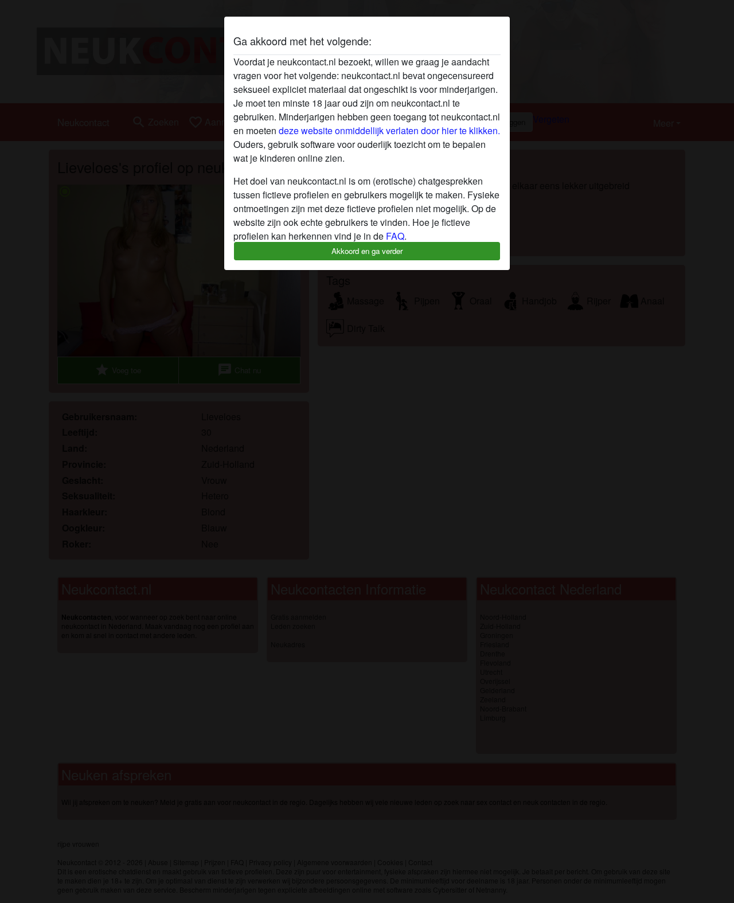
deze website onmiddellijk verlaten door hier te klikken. (389, 130)
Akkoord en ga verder (367, 250)
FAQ (395, 236)
